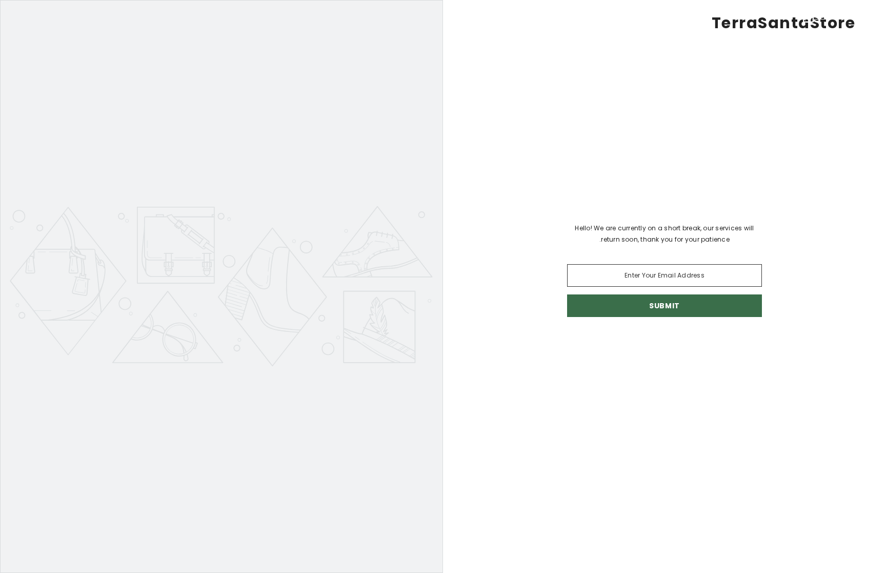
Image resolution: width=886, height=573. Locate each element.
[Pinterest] (675, 343)
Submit (664, 306)
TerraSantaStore (783, 23)
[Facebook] (733, 343)
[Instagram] (704, 343)
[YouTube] (618, 343)
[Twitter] (596, 343)
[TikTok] (647, 343)
